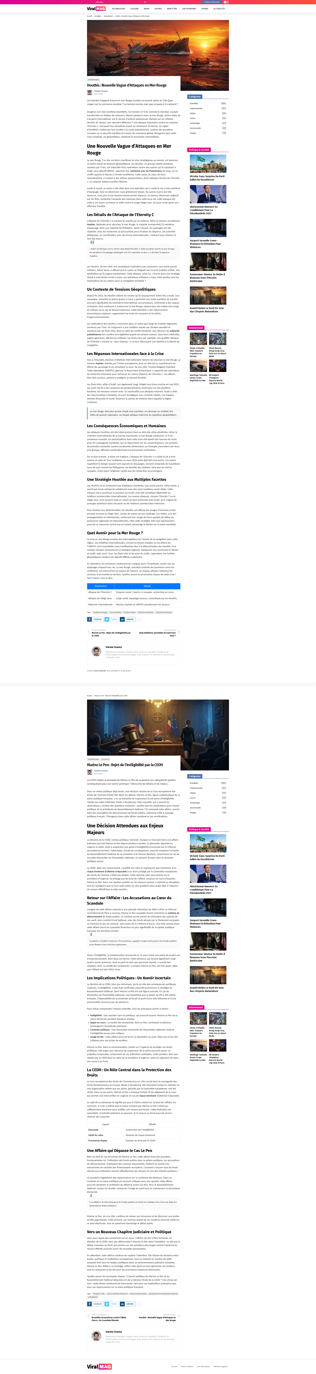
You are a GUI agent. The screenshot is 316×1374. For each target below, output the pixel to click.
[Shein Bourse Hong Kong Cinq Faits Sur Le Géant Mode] (217, 339)
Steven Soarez (101, 91)
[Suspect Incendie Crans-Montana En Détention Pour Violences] (208, 228)
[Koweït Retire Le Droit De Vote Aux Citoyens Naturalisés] (208, 295)
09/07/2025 (98, 94)
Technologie (208, 123)
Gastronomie (208, 128)
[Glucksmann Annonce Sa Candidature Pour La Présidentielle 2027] (208, 194)
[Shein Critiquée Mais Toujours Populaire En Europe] (198, 339)
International (93, 80)
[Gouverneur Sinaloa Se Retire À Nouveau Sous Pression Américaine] (208, 262)
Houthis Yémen (130, 612)
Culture (208, 113)
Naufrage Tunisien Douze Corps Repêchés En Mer (198, 378)
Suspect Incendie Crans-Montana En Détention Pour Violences (205, 244)
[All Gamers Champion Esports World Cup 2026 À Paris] (217, 366)
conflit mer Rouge (100, 612)
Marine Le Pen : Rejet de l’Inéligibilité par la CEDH (125, 765)
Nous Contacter (213, 2)
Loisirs (208, 118)
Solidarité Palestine (164, 612)
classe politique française (117, 1294)
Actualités (208, 103)
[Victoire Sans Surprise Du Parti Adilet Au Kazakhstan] (208, 164)
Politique (105, 759)
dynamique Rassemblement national (163, 1294)
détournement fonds (138, 1294)
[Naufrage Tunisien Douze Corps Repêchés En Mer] (198, 366)
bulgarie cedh (98, 1294)
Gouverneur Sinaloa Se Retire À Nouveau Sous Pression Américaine (207, 278)
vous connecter (100, 671)
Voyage (208, 133)
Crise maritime (115, 612)
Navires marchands (145, 612)
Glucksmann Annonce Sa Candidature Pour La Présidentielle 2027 (204, 210)
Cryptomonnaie (208, 108)
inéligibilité (92, 1297)
